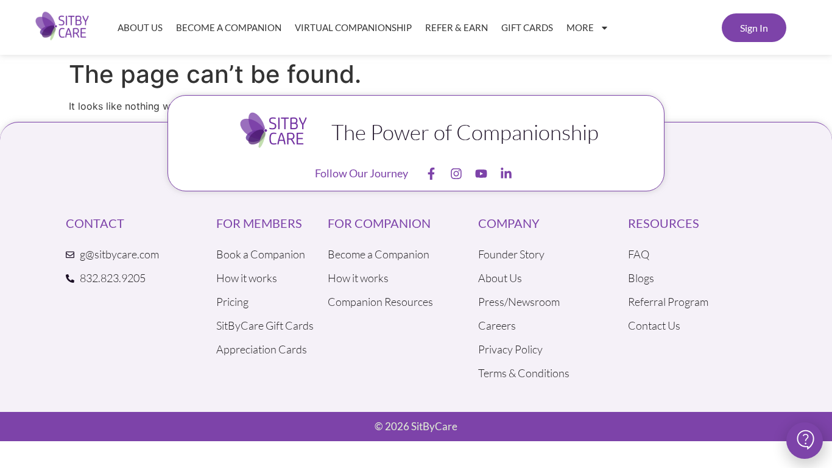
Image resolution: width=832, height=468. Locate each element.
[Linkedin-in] (506, 174)
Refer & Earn (456, 27)
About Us (140, 27)
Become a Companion (228, 27)
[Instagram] (456, 174)
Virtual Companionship (353, 27)
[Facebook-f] (431, 174)
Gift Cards (527, 27)
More (580, 27)
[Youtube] (481, 174)
